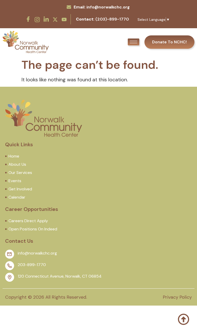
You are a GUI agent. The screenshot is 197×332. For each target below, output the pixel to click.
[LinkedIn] (46, 19)
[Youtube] (64, 19)
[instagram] (37, 19)
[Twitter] (55, 19)
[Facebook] (28, 19)
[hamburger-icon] (133, 41)
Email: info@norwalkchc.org (102, 7)
